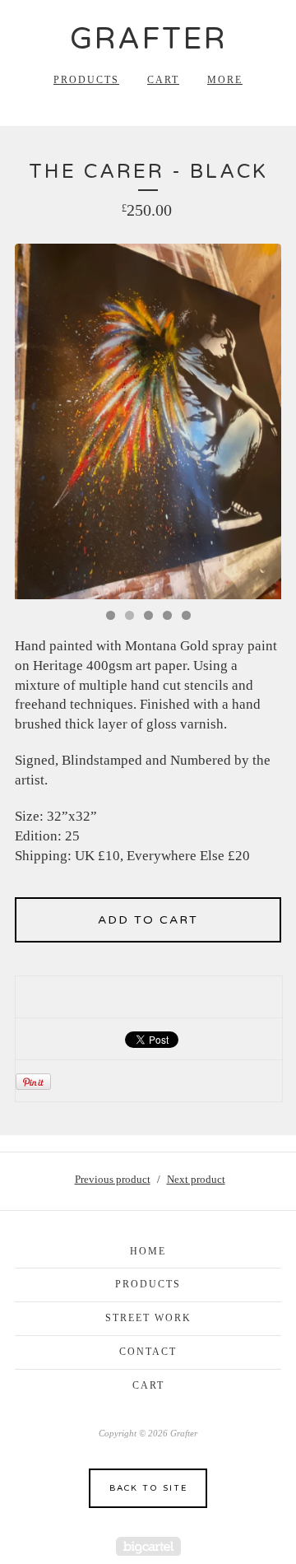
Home (148, 1251)
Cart (163, 80)
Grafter (148, 39)
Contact (148, 1351)
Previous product (112, 1179)
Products (86, 80)
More (225, 80)
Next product (196, 1179)
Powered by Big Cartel (148, 1546)
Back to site (148, 1488)
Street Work (148, 1318)
